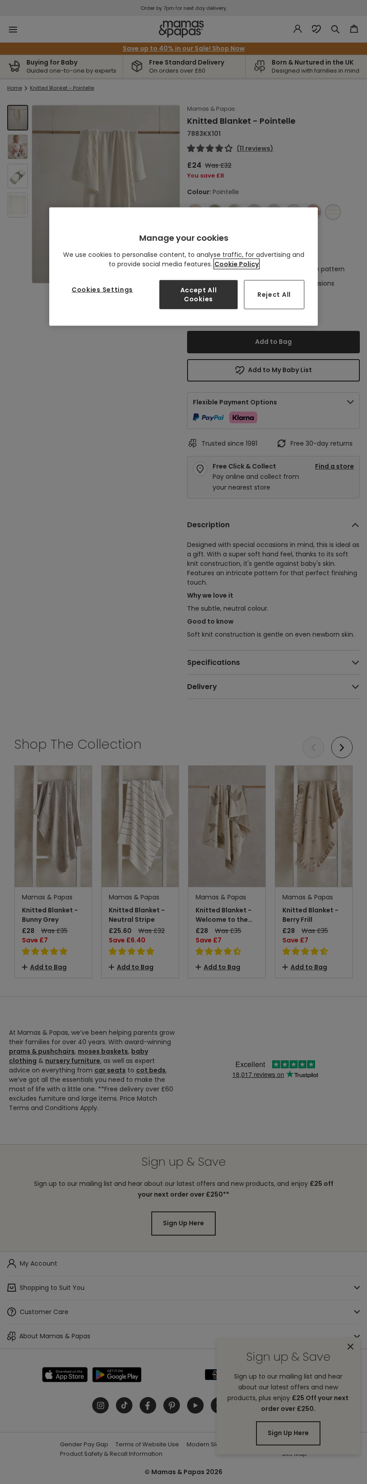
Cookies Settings (102, 289)
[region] (183, 266)
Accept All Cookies (198, 295)
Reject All (274, 294)
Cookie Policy (236, 264)
